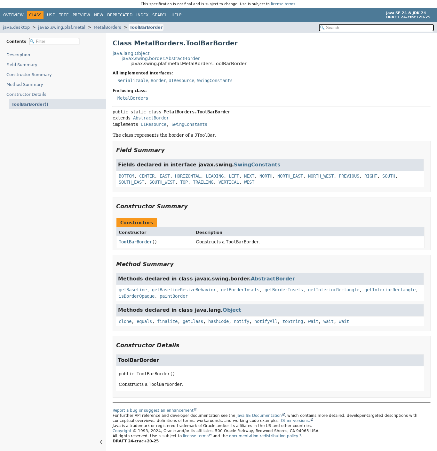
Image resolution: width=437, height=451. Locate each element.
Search (160, 15)
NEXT (249, 176)
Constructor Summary (29, 74)
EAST (165, 176)
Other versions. (295, 420)
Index (142, 15)
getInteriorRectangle (333, 289)
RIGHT (370, 176)
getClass (193, 321)
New (98, 15)
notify (241, 321)
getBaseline (133, 289)
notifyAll (265, 321)
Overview (13, 15)
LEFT (234, 176)
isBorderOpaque (137, 296)
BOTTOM (126, 176)
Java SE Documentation (259, 415)
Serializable (132, 80)
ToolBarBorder (146, 27)
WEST (249, 182)
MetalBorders (107, 27)
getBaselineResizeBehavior (184, 289)
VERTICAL (229, 182)
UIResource (181, 80)
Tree (64, 15)
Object (232, 310)
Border (158, 80)
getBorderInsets (240, 289)
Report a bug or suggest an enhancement (153, 410)
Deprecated (119, 15)
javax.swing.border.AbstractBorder (161, 58)
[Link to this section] (169, 150)
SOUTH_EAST (131, 182)
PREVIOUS (349, 176)
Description (18, 54)
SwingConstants (215, 80)
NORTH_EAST (290, 176)
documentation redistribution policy (263, 436)
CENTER (147, 176)
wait (313, 321)
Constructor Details (26, 94)
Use (51, 15)
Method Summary (24, 84)
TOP (184, 182)
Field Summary (21, 64)
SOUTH (388, 176)
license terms (283, 4)
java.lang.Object (131, 53)
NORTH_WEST (321, 176)
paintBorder (174, 296)
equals (144, 321)
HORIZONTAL (188, 176)
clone (125, 321)
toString (292, 321)
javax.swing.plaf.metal (61, 27)
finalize (167, 321)
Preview (81, 15)
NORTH (265, 176)
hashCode (218, 321)
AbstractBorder (151, 117)
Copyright (122, 431)
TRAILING (203, 182)
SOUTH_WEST (162, 182)
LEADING (215, 176)
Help (176, 15)
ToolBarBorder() (30, 104)
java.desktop (16, 27)
